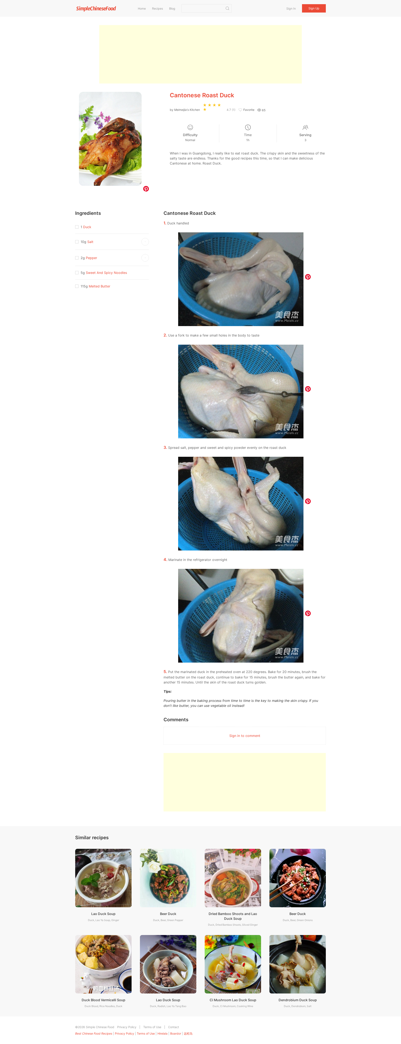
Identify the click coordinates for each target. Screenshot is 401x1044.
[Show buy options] (145, 241)
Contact (173, 1027)
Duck (87, 227)
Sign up (313, 8)
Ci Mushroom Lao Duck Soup (233, 1000)
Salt (90, 242)
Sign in (291, 8)
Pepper (91, 258)
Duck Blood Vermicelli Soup (103, 1000)
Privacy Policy (126, 1027)
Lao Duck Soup (103, 914)
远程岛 (188, 1033)
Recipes (157, 8)
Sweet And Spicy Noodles (106, 273)
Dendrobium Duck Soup (298, 1000)
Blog (172, 8)
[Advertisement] (200, 54)
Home (142, 8)
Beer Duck (168, 914)
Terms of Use (152, 1027)
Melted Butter (99, 286)
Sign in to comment (244, 736)
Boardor (175, 1033)
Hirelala (162, 1033)
